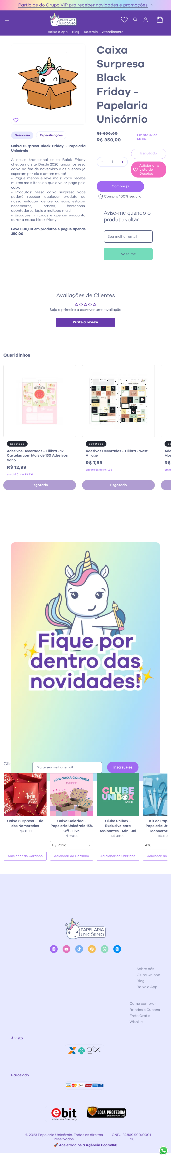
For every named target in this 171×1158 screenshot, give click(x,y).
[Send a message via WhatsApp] (163, 1150)
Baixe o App (58, 32)
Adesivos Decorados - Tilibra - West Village (117, 453)
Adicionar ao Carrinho (25, 856)
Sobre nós (145, 969)
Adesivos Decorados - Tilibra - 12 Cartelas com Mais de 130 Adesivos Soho (37, 455)
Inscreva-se (122, 767)
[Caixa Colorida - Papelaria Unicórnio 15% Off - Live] (71, 794)
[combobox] (71, 845)
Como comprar (143, 1003)
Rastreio (91, 32)
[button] (5, 17)
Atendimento (112, 32)
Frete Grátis (140, 1016)
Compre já (120, 186)
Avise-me (128, 254)
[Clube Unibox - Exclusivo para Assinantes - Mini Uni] (118, 794)
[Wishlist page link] (124, 19)
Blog (75, 32)
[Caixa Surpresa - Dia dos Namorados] (25, 794)
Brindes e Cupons (145, 1010)
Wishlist (136, 1022)
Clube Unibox (148, 975)
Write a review (85, 322)
